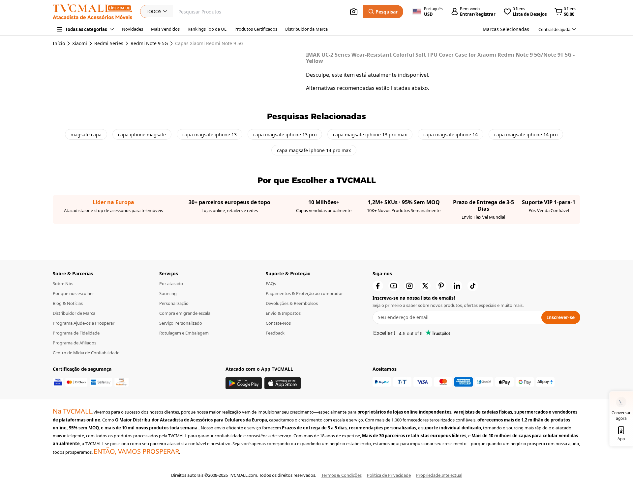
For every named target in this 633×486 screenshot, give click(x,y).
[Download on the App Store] (282, 383)
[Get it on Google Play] (244, 383)
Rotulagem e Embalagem (184, 333)
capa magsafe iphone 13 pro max (370, 134)
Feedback (275, 333)
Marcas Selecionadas (506, 29)
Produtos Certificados (255, 29)
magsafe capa (86, 134)
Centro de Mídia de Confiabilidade (86, 353)
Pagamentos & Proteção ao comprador (304, 293)
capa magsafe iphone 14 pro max (314, 150)
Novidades (132, 29)
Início (59, 43)
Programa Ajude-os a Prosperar (83, 323)
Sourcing (168, 293)
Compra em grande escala (184, 313)
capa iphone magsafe (142, 134)
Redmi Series (108, 43)
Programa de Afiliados (74, 343)
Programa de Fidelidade (76, 333)
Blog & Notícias (68, 303)
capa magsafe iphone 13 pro (284, 134)
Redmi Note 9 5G (149, 43)
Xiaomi (79, 43)
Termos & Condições (341, 475)
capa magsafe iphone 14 (450, 134)
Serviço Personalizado (180, 323)
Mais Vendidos (165, 29)
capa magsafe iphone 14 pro (526, 134)
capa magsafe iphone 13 (209, 134)
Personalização (174, 303)
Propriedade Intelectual (439, 475)
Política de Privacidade (389, 475)
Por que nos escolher (73, 293)
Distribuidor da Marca (306, 29)
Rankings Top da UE (207, 29)
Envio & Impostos (283, 313)
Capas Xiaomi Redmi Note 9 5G (209, 43)
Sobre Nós (63, 283)
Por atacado (171, 283)
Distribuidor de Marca (74, 313)
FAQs (271, 283)
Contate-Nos (278, 323)
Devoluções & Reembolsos (292, 303)
